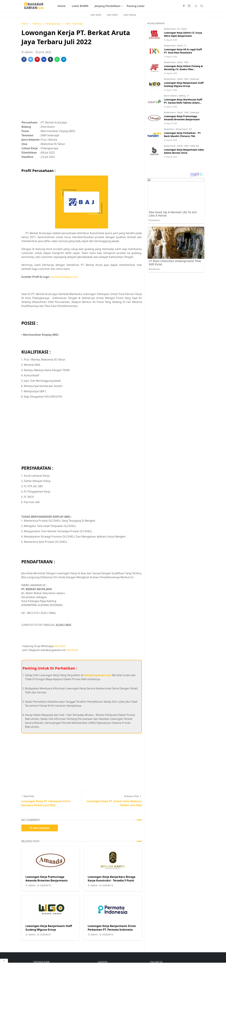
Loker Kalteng (129, 14)
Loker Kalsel (95, 14)
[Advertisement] (81, 93)
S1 (185, 45)
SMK (186, 62)
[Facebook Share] (24, 59)
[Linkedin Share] (43, 59)
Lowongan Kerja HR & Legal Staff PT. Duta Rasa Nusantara (183, 51)
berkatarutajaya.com (64, 277)
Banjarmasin (170, 28)
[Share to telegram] (63, 59)
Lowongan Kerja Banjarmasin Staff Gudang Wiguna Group (48, 927)
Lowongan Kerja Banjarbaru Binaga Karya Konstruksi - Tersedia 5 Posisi (111, 878)
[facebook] (183, 6)
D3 (178, 28)
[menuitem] (61, 6)
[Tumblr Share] (50, 59)
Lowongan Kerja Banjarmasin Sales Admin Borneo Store (184, 151)
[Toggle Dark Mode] (196, 6)
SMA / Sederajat (191, 79)
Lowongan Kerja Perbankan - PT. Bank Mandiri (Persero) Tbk (182, 134)
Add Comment (41, 828)
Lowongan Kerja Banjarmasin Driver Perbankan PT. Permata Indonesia (112, 927)
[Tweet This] (30, 59)
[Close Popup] (4, 961)
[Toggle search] (202, 6)
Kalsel (184, 28)
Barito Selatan (171, 95)
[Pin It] (37, 59)
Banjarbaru (169, 129)
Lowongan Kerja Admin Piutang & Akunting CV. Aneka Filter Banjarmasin (183, 69)
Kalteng (182, 95)
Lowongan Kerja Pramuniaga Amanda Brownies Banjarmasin (46, 878)
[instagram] (189, 6)
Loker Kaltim (112, 14)
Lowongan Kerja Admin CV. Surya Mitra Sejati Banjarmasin (183, 34)
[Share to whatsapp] (57, 59)
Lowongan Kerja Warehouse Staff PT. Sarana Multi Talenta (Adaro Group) (183, 102)
